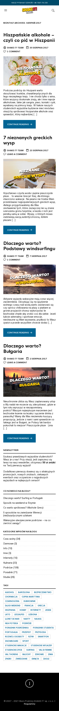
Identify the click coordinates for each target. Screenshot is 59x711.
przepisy (26, 632)
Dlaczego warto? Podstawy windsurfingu (29, 246)
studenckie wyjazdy (41, 645)
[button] (6, 10)
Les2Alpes (19, 614)
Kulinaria (7, 562)
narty (27, 619)
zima (50, 654)
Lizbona (33, 614)
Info (5, 548)
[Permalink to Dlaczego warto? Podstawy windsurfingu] (29, 279)
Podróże (8, 567)
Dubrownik (30, 601)
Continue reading (18, 124)
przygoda (40, 632)
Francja (29, 605)
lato (7, 614)
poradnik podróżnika (17, 628)
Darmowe (8, 543)
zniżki (8, 659)
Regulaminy (29, 704)
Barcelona (24, 592)
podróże (26, 623)
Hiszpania (10, 610)
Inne (5, 553)
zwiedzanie (21, 659)
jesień (48, 610)
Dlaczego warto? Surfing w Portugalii (23, 498)
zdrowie (39, 654)
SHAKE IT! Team (15, 47)
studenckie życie (13, 650)
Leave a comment (17, 154)
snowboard (11, 641)
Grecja (41, 605)
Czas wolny (9, 539)
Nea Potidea (11, 623)
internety (35, 610)
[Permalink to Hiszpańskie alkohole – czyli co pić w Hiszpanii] (29, 70)
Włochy (26, 654)
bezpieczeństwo (42, 592)
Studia (6, 577)
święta (35, 659)
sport (25, 641)
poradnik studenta (43, 628)
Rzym (31, 637)
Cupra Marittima (31, 597)
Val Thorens (11, 654)
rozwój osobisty (14, 637)
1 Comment (13, 51)
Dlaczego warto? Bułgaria (22, 348)
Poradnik (8, 572)
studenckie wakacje (16, 645)
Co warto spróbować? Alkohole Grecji (23, 507)
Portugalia (11, 632)
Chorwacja (11, 597)
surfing (30, 650)
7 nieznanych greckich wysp (27, 140)
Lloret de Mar (12, 619)
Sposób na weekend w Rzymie (19, 503)
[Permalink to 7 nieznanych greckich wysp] (29, 173)
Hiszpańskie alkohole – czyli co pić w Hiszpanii (29, 37)
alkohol (9, 592)
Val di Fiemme (45, 650)
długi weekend (12, 605)
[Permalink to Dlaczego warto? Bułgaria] (29, 381)
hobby (23, 610)
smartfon (43, 637)
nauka (37, 619)
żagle (46, 659)
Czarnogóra (12, 601)
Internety (8, 558)
